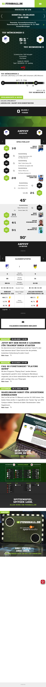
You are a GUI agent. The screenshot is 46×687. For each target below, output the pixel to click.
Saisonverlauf (43, 258)
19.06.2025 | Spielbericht (8, 100)
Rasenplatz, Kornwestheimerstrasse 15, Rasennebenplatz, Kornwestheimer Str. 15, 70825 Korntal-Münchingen (23, 24)
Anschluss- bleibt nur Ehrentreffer (17, 103)
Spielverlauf (23, 142)
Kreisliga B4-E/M (23, 9)
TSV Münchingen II (13, 33)
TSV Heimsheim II (34, 47)
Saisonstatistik (23, 259)
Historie (2, 258)
